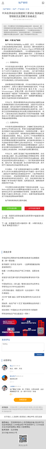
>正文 (27, 9)
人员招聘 (15, 417)
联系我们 (23, 417)
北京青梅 (14, 430)
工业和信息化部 (23, 407)
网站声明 (30, 417)
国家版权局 (7, 411)
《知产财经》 (7, 9)
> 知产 (14, 9)
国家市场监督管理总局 (16, 409)
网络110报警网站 (23, 427)
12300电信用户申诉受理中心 (24, 425)
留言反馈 (38, 417)
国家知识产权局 (29, 409)
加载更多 (23, 400)
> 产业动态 (21, 9)
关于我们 (7, 417)
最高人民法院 (33, 407)
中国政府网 (14, 407)
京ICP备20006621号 (9, 433)
